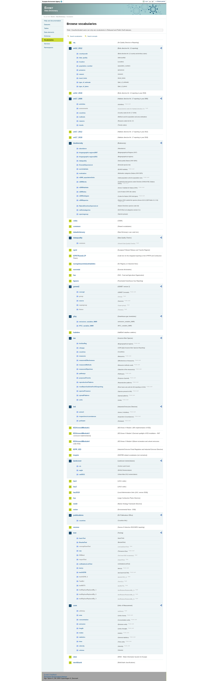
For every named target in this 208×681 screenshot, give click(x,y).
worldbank (77, 662)
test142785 (82, 572)
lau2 (75, 487)
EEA (53, 1)
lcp (74, 498)
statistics (82, 637)
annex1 (81, 412)
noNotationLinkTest (85, 564)
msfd (75, 504)
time (80, 641)
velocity (81, 646)
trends (81, 125)
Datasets (47, 24)
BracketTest (83, 542)
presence (82, 70)
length (81, 628)
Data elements (49, 32)
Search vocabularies (76, 36)
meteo (81, 633)
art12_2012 (77, 48)
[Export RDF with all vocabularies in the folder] (161, 48)
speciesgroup (83, 214)
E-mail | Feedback (50, 674)
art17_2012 (77, 132)
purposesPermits (85, 378)
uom (75, 605)
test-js (81, 568)
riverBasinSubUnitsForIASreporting (91, 387)
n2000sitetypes (84, 196)
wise (75, 657)
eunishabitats (83, 169)
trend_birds (83, 78)
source (81, 301)
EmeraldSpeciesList (86, 165)
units (81, 400)
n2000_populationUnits (87, 177)
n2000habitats (83, 187)
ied (74, 407)
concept (81, 292)
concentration (83, 620)
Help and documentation (52, 21)
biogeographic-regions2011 (88, 157)
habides (76, 332)
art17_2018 (77, 137)
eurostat (76, 269)
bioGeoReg (83, 343)
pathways (82, 373)
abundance (83, 148)
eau (80, 551)
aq (74, 42)
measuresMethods (85, 365)
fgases (76, 281)
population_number (85, 66)
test (74, 533)
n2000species (83, 200)
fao (74, 275)
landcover (77, 461)
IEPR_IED (77, 449)
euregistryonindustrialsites (84, 264)
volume (81, 650)
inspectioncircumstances (87, 416)
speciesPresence (84, 391)
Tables (46, 28)
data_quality (83, 58)
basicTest (82, 538)
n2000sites (82, 192)
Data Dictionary (60, 16)
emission (82, 624)
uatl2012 (82, 474)
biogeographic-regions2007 (88, 152)
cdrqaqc (82, 348)
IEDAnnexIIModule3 (81, 433)
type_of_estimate (84, 82)
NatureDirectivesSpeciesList (88, 206)
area (80, 615)
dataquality (83, 161)
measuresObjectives (86, 369)
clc (80, 466)
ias (74, 338)
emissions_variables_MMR (88, 322)
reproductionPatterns (86, 382)
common (76, 226)
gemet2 (76, 286)
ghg (74, 316)
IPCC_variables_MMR (86, 326)
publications (78, 515)
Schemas (47, 36)
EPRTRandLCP (79, 256)
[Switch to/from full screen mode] (153, 1)
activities (82, 104)
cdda (75, 221)
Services (47, 44)
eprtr (75, 250)
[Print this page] (150, 1)
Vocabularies (49, 40)
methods (82, 117)
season (81, 74)
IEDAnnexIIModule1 (81, 428)
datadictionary (79, 232)
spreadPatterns (84, 395)
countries (82, 113)
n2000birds (83, 182)
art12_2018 (77, 93)
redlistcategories (84, 210)
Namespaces (48, 47)
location (82, 62)
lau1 (75, 481)
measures (82, 356)
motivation (82, 173)
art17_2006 (77, 99)
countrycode (83, 54)
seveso (76, 527)
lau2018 (76, 492)
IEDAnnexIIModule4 (81, 441)
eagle (81, 470)
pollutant (82, 421)
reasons (81, 121)
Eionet (53, 16)
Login (146, 1)
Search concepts (92, 36)
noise (75, 509)
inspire (76, 455)
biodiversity (78, 143)
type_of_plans (84, 86)
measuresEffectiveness (87, 360)
